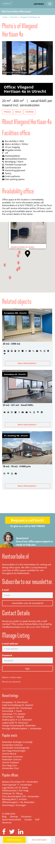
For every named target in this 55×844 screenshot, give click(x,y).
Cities (5, 17)
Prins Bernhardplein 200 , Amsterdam (20, 796)
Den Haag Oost (9, 765)
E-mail (5, 590)
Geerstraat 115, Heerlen (13, 714)
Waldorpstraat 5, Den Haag (15, 790)
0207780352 (39, 4)
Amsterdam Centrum (12, 745)
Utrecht (13, 17)
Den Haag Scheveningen (14, 750)
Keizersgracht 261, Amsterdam (17, 708)
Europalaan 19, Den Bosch (15, 702)
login (27, 668)
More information (39, 840)
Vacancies (7, 822)
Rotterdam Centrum (11, 759)
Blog (4, 816)
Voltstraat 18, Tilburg (12, 793)
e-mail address (10, 643)
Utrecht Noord (9, 753)
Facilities (29, 111)
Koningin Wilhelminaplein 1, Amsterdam (21, 728)
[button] (17, 269)
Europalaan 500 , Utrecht (15, 313)
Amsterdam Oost (10, 768)
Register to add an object (12, 677)
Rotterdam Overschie (12, 756)
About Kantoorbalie (11, 819)
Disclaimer (26, 816)
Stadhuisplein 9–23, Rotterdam (17, 719)
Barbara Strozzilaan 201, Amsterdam (20, 781)
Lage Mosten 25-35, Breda (15, 787)
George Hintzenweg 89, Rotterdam (19, 725)
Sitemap (14, 816)
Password (7, 655)
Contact (28, 819)
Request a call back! (27, 520)
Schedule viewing (14, 840)
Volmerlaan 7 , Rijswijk (13, 716)
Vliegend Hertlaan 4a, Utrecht (22, 247)
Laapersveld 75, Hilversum (15, 722)
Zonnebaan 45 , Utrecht (15, 374)
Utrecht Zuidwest (10, 762)
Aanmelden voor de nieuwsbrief (27, 603)
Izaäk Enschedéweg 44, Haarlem (17, 705)
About (18, 111)
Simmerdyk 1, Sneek (12, 711)
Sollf (37, 819)
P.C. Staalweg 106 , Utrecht (16, 435)
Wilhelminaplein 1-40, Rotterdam (18, 802)
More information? (27, 363)
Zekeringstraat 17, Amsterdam (17, 784)
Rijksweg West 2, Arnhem (14, 799)
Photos (7, 111)
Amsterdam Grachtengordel (15, 747)
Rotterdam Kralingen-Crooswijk (17, 742)
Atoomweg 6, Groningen (14, 805)
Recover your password (11, 681)
